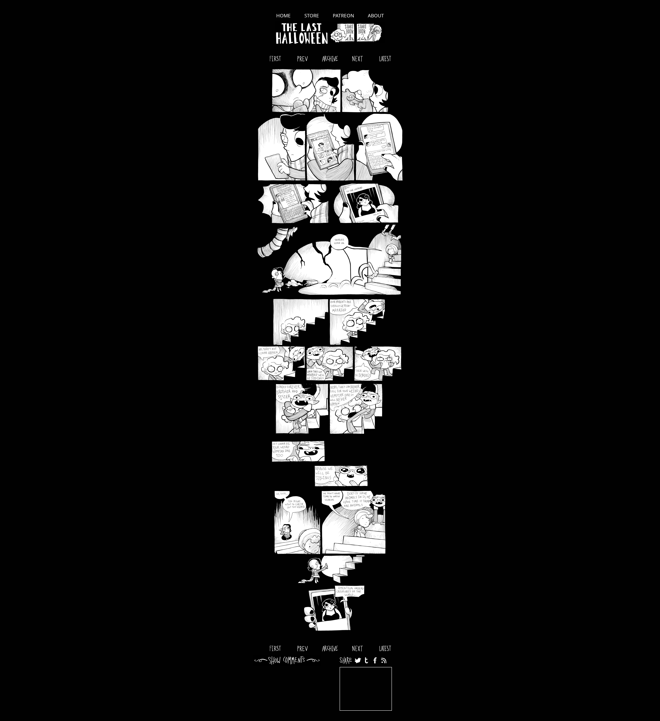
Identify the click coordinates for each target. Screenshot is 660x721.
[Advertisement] (366, 688)
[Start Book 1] (342, 32)
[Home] (302, 33)
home (283, 15)
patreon (343, 15)
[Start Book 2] (370, 32)
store (311, 15)
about (376, 15)
